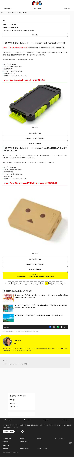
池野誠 (19, 340)
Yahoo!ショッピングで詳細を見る (35, 138)
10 (42, 283)
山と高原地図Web (24, 448)
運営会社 (22, 438)
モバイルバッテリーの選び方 (11, 27)
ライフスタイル (65, 420)
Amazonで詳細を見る (35, 143)
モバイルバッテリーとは (10, 24)
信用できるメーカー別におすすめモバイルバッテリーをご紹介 (19, 30)
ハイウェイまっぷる (42, 448)
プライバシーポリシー (59, 438)
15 (61, 283)
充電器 (12, 400)
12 (50, 283)
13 (53, 283)
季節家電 (12, 403)
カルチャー (67, 8)
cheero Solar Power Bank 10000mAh (15, 47)
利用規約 (39, 438)
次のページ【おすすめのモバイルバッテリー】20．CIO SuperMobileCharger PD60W (35, 275)
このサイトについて (7, 438)
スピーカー (13, 407)
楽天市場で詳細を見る (35, 133)
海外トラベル (37, 8)
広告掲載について (24, 441)
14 (57, 283)
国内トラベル (8, 8)
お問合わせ (5, 441)
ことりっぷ (5, 448)
